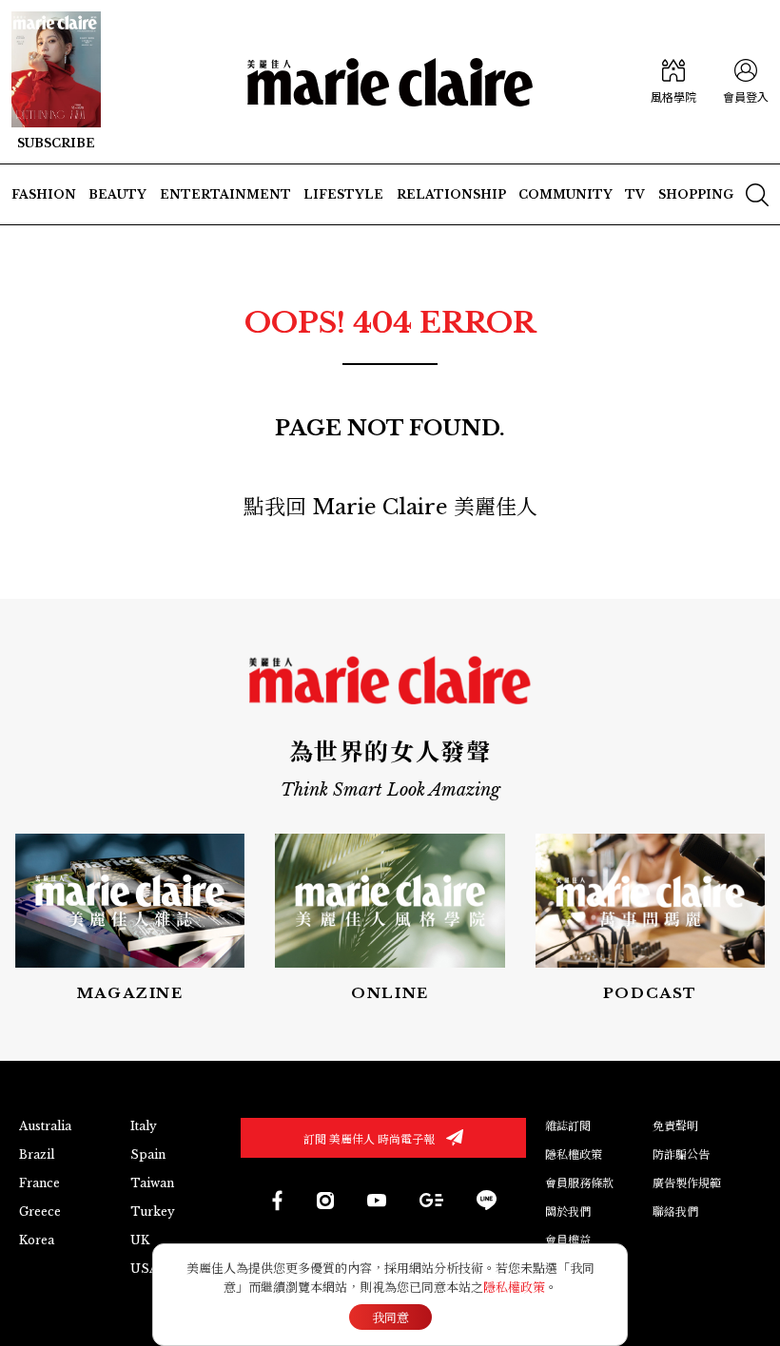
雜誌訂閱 (568, 1126)
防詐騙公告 (681, 1154)
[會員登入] (746, 82)
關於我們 (568, 1211)
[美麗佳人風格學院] (673, 82)
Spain (148, 1154)
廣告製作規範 (687, 1183)
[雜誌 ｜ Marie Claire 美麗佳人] (56, 81)
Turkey (152, 1211)
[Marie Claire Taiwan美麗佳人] (376, 1199)
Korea (36, 1240)
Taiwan (152, 1183)
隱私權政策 (573, 1154)
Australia (45, 1126)
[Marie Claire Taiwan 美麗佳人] (325, 1200)
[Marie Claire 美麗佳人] (390, 82)
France (39, 1183)
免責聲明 (675, 1126)
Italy (143, 1126)
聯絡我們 (675, 1211)
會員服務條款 (579, 1183)
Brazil (36, 1154)
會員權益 (568, 1240)
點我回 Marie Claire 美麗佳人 (390, 507)
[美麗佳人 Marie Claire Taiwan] (276, 1200)
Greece (40, 1211)
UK (139, 1240)
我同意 (390, 1318)
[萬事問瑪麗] (650, 919)
